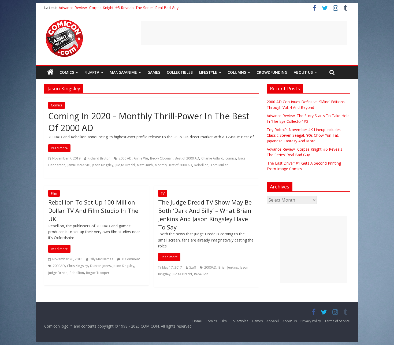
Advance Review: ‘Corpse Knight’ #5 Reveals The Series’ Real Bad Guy (119, 7)
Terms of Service (337, 321)
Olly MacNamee (101, 259)
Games (153, 72)
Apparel (272, 321)
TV (163, 193)
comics (230, 158)
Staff (192, 267)
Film (54, 193)
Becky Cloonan (161, 158)
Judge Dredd (125, 165)
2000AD (59, 266)
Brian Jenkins (228, 267)
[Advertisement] (244, 33)
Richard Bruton (99, 158)
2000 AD (125, 158)
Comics (67, 72)
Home (197, 321)
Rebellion (201, 165)
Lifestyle (208, 72)
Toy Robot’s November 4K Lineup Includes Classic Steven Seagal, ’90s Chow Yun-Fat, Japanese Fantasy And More (304, 135)
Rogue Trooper (97, 272)
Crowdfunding (272, 72)
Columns (237, 72)
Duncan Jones (100, 266)
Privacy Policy (310, 321)
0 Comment (130, 259)
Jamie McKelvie (79, 165)
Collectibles (180, 72)
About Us (303, 72)
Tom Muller (219, 165)
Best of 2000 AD (187, 158)
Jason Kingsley (102, 165)
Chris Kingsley (77, 266)
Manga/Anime (123, 72)
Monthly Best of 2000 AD (173, 165)
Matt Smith (145, 165)
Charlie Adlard (212, 158)
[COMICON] (64, 21)
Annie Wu (141, 158)
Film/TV (91, 72)
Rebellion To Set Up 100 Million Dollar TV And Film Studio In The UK (93, 210)
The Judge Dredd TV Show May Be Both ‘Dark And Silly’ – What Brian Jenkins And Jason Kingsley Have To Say (205, 214)
